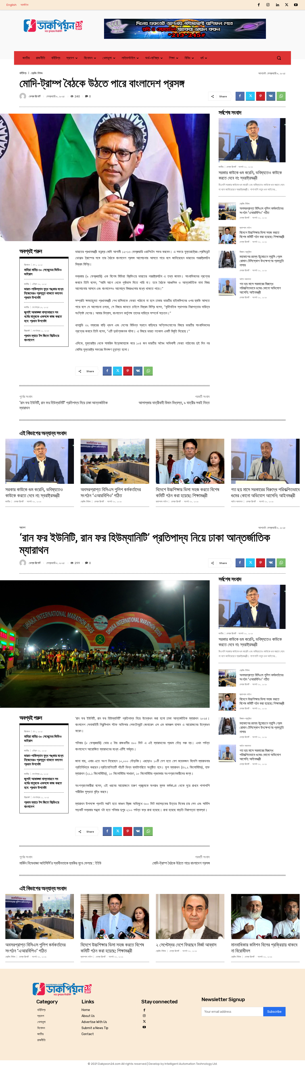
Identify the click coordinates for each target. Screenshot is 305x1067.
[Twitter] (286, 5)
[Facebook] (258, 5)
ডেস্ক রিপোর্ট (34, 96)
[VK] (270, 96)
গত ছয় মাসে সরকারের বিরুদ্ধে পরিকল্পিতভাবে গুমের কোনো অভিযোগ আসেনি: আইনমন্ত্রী (260, 288)
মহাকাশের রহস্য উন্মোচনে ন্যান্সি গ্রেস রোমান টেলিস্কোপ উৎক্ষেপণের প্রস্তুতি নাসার (262, 261)
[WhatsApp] (281, 96)
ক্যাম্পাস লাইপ (245, 228)
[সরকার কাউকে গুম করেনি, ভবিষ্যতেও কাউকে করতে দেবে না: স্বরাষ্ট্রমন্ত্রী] (252, 140)
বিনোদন (27, 264)
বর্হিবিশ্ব (22, 73)
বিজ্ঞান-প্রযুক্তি (245, 252)
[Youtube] (296, 5)
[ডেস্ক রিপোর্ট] (23, 96)
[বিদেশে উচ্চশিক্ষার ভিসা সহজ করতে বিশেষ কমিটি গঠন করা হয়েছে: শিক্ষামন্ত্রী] (227, 235)
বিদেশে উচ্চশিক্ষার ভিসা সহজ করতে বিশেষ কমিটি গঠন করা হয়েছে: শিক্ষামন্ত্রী (262, 234)
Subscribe (274, 1012)
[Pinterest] (260, 96)
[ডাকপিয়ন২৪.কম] (55, 26)
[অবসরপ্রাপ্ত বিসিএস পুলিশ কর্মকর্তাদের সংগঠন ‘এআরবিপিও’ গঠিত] (227, 211)
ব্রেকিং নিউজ (37, 73)
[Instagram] (268, 5)
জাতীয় (26, 284)
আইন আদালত (245, 279)
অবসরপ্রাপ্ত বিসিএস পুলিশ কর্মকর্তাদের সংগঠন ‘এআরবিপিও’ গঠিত (261, 210)
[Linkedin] (277, 5)
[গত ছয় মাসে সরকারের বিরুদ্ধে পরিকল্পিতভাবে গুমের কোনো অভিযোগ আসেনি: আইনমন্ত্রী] (227, 286)
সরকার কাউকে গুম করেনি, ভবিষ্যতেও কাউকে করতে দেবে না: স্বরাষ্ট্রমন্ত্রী (250, 175)
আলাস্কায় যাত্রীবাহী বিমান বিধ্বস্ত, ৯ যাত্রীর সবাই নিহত (174, 402)
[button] (279, 58)
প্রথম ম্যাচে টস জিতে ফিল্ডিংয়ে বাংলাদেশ (41, 338)
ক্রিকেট (27, 330)
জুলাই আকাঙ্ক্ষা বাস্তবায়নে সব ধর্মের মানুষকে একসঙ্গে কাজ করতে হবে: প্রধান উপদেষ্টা (43, 316)
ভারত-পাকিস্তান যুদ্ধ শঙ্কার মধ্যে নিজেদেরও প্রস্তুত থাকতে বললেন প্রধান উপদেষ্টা (43, 293)
